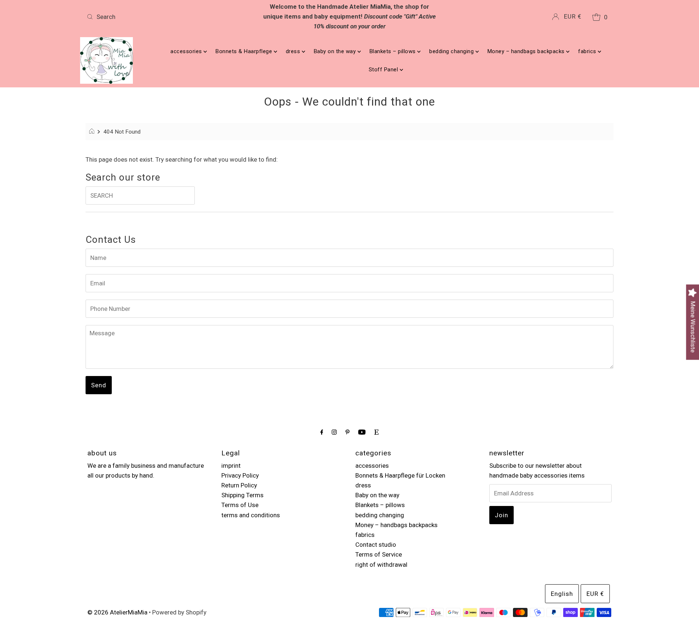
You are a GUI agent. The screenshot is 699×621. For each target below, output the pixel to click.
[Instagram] (334, 432)
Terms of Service (378, 554)
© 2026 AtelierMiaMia (117, 612)
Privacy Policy (240, 475)
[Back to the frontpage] (92, 131)
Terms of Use (239, 505)
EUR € (572, 16)
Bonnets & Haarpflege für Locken (400, 475)
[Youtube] (362, 432)
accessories (187, 51)
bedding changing (452, 51)
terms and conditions (250, 515)
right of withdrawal (381, 564)
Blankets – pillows (394, 51)
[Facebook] (321, 432)
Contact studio (375, 544)
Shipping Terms (242, 495)
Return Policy (239, 485)
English (562, 593)
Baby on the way (336, 51)
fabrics (588, 51)
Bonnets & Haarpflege (245, 51)
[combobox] (170, 16)
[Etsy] (376, 432)
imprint (231, 465)
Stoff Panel (384, 69)
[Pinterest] (347, 432)
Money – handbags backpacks (526, 51)
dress (294, 51)
